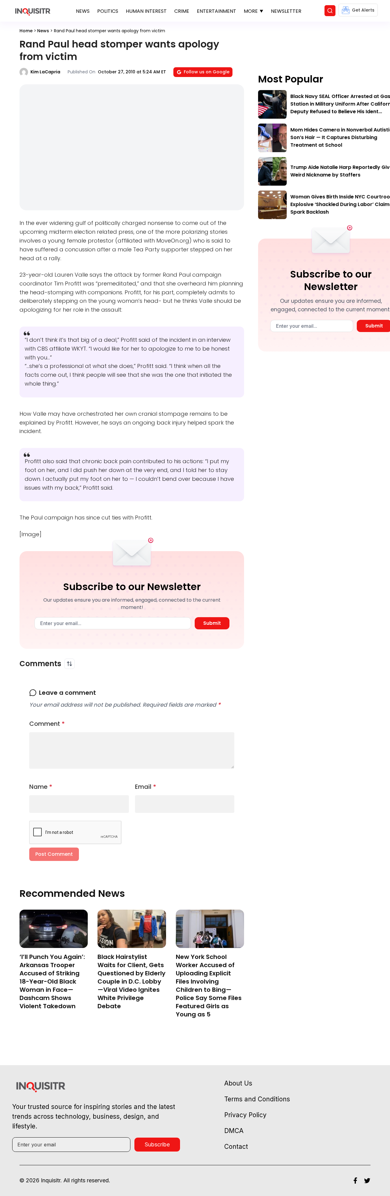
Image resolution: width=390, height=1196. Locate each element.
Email (145, 786)
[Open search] (329, 10)
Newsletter (286, 11)
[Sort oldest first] (69, 664)
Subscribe (157, 1144)
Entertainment (216, 11)
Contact (236, 1146)
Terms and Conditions (257, 1099)
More (251, 11)
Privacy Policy (245, 1115)
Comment (47, 723)
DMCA (233, 1131)
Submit (212, 623)
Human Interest (146, 11)
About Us (238, 1083)
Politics (107, 11)
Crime (181, 11)
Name (40, 786)
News (83, 11)
